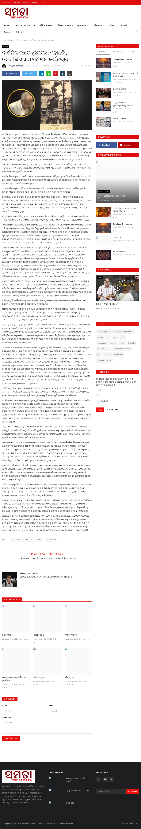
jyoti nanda (101, 343)
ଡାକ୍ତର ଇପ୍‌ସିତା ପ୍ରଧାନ (120, 92)
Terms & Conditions (129, 823)
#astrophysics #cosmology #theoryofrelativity (115, 331)
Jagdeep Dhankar (104, 360)
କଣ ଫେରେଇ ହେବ (120, 251)
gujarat (100, 337)
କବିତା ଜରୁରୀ (38, 677)
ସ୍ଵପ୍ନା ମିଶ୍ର (117, 241)
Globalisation (51, 540)
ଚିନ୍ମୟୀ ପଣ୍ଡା (101, 200)
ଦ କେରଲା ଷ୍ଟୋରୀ (120, 89)
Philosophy (27, 540)
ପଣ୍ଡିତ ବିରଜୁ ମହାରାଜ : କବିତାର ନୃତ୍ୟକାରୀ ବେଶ (124, 210)
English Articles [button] (24, 25)
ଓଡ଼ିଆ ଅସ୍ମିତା (71, 635)
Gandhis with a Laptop (122, 59)
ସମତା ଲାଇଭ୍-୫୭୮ (119, 118)
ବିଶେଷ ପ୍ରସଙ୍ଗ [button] (64, 25)
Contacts (6, 3)
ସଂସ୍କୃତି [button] (124, 25)
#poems (107, 355)
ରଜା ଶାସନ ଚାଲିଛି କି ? (108, 304)
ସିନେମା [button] (7, 32)
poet (123, 337)
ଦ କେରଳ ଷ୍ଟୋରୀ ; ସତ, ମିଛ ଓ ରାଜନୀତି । (76, 780)
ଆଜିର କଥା (70, 803)
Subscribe (132, 791)
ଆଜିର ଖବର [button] (98, 25)
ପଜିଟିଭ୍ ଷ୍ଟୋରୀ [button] (45, 25)
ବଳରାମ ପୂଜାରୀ (37, 639)
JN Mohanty (14, 540)
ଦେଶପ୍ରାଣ (117, 237)
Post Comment (10, 738)
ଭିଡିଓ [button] (18, 32)
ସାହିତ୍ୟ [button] (112, 25)
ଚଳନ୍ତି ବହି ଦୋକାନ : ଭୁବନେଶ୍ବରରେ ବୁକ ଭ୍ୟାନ (123, 104)
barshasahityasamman (122, 349)
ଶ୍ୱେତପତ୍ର (38, 635)
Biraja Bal (132, 343)
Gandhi (39, 540)
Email (51, 705)
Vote (100, 410)
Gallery (43, 3)
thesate (113, 343)
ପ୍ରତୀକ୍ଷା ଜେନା (118, 109)
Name (4, 705)
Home (7, 25)
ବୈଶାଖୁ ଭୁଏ (70, 677)
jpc (108, 337)
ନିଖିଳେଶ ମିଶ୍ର (6, 684)
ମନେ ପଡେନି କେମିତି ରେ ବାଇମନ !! (62, 558)
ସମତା (114, 121)
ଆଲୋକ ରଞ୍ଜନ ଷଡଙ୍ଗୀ (120, 79)
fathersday (118, 355)
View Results (112, 410)
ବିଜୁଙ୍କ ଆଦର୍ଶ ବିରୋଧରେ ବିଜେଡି (77, 790)
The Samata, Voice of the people (25, 3)
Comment (6, 717)
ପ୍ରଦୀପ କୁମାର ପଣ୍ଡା (71, 681)
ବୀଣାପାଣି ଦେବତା (38, 681)
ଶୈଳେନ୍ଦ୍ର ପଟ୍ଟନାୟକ (15, 66)
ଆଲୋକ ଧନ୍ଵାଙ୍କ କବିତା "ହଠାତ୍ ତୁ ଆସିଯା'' (15, 679)
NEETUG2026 (103, 349)
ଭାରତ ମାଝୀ (5, 639)
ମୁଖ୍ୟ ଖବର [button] (82, 25)
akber (115, 337)
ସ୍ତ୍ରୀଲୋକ (7, 635)
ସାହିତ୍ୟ (10, 40)
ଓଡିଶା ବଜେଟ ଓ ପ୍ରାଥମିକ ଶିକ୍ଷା (32, 558)
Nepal (122, 343)
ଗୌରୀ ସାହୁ (116, 254)
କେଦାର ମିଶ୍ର (117, 63)
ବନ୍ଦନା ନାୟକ (69, 639)
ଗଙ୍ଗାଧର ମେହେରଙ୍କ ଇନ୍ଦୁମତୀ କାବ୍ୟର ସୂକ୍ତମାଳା (125, 75)
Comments (9, 699)
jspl (98, 355)
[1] (137, 3)
